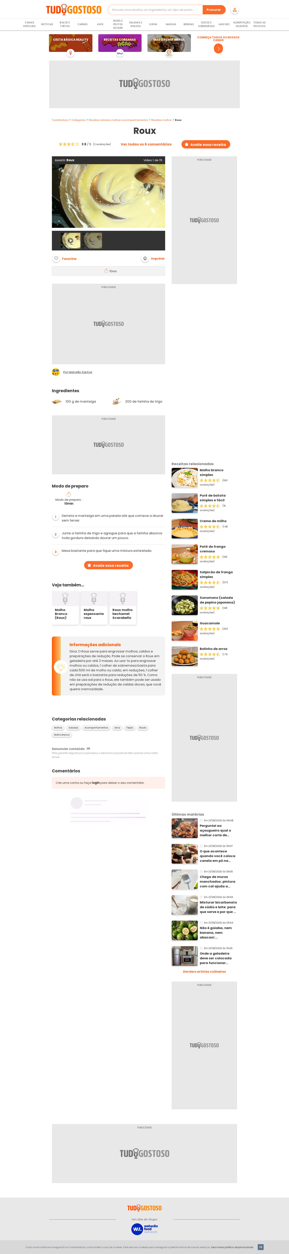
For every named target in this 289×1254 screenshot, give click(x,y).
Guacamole (210, 623)
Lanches (224, 24)
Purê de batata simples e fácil (213, 497)
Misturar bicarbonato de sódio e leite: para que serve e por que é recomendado (218, 907)
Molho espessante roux (94, 614)
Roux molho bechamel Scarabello (122, 614)
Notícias (47, 24)
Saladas (73, 727)
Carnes (83, 24)
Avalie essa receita (208, 144)
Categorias (79, 120)
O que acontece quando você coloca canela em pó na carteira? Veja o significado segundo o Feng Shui (218, 856)
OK (260, 1247)
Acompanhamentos (96, 727)
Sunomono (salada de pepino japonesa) (217, 600)
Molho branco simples (211, 472)
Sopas (153, 24)
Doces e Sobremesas (206, 24)
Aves (100, 24)
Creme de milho (213, 521)
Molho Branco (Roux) (61, 614)
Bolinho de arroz (213, 649)
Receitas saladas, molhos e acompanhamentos (118, 120)
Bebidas (189, 24)
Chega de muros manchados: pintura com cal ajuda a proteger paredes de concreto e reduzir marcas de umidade (217, 882)
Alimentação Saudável (241, 24)
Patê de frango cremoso (212, 549)
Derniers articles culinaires (204, 972)
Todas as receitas (259, 24)
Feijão (129, 727)
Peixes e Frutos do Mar (118, 24)
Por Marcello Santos (77, 372)
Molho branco (62, 734)
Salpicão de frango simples (216, 574)
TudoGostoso (60, 120)
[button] (153, 258)
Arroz (117, 727)
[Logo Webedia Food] (144, 1229)
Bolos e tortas (65, 24)
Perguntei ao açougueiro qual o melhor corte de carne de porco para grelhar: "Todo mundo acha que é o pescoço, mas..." (217, 830)
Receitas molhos (161, 120)
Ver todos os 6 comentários (146, 144)
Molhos (58, 727)
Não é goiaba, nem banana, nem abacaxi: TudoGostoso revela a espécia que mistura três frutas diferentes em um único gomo (217, 933)
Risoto (142, 727)
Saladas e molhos (135, 24)
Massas (171, 24)
